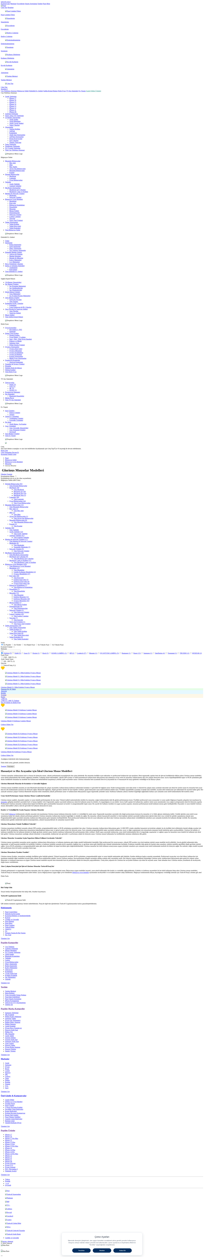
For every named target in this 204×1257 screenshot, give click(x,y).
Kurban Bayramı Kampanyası (15, 1113)
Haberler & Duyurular (12, 914)
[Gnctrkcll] (102, 1216)
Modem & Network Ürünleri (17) (16, 539)
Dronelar (8, 366)
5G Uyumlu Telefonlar (12, 148)
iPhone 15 (12, 102)
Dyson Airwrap (10, 1163)
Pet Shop (8, 422)
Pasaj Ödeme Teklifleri (12, 1117)
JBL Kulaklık (9, 1015)
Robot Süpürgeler (15, 245)
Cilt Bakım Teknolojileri (13, 282)
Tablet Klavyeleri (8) (16, 633)
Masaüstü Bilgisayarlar (12, 161)
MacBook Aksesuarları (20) (14, 553)
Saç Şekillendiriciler (16, 288)
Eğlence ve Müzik (15, 341)
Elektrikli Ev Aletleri (36, 91)
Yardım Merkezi (10, 991)
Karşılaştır (10, 766)
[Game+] (102, 1220)
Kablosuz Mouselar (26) (22, 599)
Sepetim (4, 89)
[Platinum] (102, 1198)
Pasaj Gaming (9, 925)
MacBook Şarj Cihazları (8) (18, 557)
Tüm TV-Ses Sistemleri (13, 400)
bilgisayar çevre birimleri (80, 872)
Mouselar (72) (14, 593)
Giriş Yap (4, 7)
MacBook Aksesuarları (13, 188)
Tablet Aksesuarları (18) (13, 626)
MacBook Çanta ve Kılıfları (18, 192)
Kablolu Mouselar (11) (21, 597)
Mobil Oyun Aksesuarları (17, 358)
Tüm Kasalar (18, 526)
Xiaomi (7, 1084)
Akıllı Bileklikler (15, 121)
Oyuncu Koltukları (15, 354)
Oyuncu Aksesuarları (12, 347)
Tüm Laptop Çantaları (21, 616)
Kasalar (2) (13, 524)
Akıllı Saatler (13, 119)
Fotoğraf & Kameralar (12, 360)
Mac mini (12, 163)
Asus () (27, 653)
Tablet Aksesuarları (11, 222)
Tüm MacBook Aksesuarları (18, 555)
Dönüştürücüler (14, 213)
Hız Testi (8, 935)
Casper (7, 1071)
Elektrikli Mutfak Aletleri (13, 252)
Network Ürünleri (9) (16, 549)
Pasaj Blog (46, 4)
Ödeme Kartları (10, 370)
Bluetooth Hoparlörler (16, 396)
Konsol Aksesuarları (16, 356)
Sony (7, 1088)
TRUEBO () (185, 653)
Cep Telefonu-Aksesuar (9, 91)
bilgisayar (12, 814)
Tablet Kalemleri (15, 228)
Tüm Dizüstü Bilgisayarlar (18, 486)
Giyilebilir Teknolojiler (12, 117)
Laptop (7, 960)
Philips (7, 1080)
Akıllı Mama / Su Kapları (17, 424)
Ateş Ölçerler (13, 311)
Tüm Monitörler (19, 570)
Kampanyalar (5, 4)
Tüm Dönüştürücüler (21, 608)
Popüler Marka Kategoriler (13, 1009)
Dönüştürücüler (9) (15, 606)
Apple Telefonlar (10, 96)
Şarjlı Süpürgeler (15, 246)
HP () (72, 653)
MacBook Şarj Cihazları (17, 190)
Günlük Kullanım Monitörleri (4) (25, 572)
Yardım (40, 4)
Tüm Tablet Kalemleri (21, 639)
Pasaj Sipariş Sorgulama (13, 999)
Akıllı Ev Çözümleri (12, 416)
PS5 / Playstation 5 (11, 1169)
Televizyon (9, 970)
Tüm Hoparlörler (19, 591)
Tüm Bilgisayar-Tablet (12, 230)
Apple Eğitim (9, 1100)
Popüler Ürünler (8, 1130)
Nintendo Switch (10, 1171)
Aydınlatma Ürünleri (16, 418)
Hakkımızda (6, 908)
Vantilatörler (13, 268)
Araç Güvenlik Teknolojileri (18, 428)
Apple (7, 1063)
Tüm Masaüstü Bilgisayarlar (18, 507)
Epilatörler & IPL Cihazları (14, 303)
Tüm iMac (17, 514)
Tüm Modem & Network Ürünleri (20, 541)
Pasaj (7, 458)
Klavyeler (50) (14, 576)
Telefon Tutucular (15, 142)
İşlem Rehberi (9, 993)
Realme (7, 1082)
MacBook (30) (14, 488)
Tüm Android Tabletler (21, 537)
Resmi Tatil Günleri (11, 1115)
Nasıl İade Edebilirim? (12, 997)
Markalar (13, 4)
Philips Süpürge (10, 1024)
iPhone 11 (12, 110)
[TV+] (102, 1205)
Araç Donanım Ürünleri (17, 430)
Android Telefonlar (11, 114)
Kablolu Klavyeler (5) (21, 580)
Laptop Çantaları (15, 216)
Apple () (17, 653)
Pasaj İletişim (9, 921)
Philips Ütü (9, 1032)
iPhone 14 (12, 104)
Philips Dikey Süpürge (12, 1022)
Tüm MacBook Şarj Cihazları (23, 558)
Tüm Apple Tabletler (21, 534)
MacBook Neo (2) (20, 495)
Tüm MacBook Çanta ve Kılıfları (25, 562)
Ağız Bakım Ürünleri (12, 298)
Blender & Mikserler (16, 258)
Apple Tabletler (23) (16, 532)
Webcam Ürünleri (15, 215)
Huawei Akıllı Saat (11, 1030)
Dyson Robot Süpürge (12, 1047)
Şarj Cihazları (13, 140)
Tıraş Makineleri (14, 294)
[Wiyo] (102, 1227)
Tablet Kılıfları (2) (15, 629)
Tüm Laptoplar (19, 499)
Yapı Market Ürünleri (12, 434)
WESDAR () (197, 653)
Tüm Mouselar (18, 595)
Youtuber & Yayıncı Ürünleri (14, 364)
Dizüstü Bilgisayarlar (12, 174)
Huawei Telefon (10, 1049)
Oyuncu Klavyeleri (15, 349)
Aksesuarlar (9, 127)
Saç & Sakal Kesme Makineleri (19, 296)
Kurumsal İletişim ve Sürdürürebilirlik (17, 916)
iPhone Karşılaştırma (12, 1001)
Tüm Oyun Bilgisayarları (22, 503)
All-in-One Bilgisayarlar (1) (18, 516)
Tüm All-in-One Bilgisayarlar (23, 518)
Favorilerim (21, 4)
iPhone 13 (12, 106)
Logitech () (82, 653)
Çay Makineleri (14, 262)
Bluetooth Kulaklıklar (12, 956)
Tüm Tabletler (14, 530)
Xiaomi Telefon (10, 1038)
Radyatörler (13, 269)
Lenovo (7, 1076)
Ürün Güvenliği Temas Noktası (15, 995)
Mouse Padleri (14, 211)
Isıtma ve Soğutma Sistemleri (15, 266)
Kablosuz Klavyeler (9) (21, 581)
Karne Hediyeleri (11, 1111)
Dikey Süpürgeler (15, 248)
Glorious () (7, 653)
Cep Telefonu (9, 947)
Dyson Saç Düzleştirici (13, 1020)
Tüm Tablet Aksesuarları (17, 627)
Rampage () (126, 653)
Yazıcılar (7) (13, 618)
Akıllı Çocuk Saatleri (16, 123)
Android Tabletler (15, 186)
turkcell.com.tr (6, 2)
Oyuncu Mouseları (15, 351)
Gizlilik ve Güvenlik (12, 919)
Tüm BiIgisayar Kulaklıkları (23, 587)
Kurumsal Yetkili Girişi (8, 454)
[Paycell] (102, 1212)
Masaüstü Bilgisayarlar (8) (18, 520)
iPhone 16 (12, 100)
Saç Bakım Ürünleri (11, 284)
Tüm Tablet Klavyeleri (21, 635)
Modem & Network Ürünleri (14, 193)
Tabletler (8, 182)
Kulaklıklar (13, 133)
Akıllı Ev (8, 929)
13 (139, 653)
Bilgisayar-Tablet (23, 91)
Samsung (8, 1065)
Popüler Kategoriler (9, 942)
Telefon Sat (9, 1004)
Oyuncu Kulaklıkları (16, 353)
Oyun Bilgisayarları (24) (17, 501)
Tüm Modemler (19, 545)
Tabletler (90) (9, 528)
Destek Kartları (14, 335)
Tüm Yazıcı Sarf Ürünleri (22, 624)
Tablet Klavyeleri (15, 226)
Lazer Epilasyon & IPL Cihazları (20, 307)
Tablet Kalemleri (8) (16, 637)
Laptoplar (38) (14, 497)
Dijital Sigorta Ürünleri (17, 345)
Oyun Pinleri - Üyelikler (17, 337)
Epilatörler (12, 305)
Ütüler (7, 241)
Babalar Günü (10, 1121)
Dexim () (36, 653)
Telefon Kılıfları (14, 129)
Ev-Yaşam (82, 91)
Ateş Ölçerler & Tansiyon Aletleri (16, 309)
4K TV (11, 388)
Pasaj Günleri (9, 1105)
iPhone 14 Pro (10, 1152)
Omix (7, 1078)
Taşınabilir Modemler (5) (22, 547)
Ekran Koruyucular (15, 139)
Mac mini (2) (13, 509)
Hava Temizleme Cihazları (14, 264)
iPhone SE (12, 112)
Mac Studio (13, 167)
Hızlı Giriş (4, 450)
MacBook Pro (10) (20, 493)
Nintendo (12, 331)
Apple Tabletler (14, 184)
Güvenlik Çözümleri (16, 420)
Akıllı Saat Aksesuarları (17, 135)
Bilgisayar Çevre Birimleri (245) (16, 564)
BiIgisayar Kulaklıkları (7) (18, 585)
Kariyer (7, 918)
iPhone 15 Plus (10, 1142)
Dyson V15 (9, 1165)
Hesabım (10, 7)
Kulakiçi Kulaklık (11, 975)
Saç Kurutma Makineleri (17, 286)
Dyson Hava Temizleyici (13, 1028)
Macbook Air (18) (20, 491)
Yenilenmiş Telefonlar (12, 146)
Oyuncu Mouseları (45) (21, 601)
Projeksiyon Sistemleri (12, 392)
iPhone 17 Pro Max (11, 1138)
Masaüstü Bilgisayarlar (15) (14, 505)
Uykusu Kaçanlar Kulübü (13, 1107)
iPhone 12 (12, 108)
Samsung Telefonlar (11, 1013)
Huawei (7, 1072)
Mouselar (12, 209)
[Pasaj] (3, 5)
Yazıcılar (12, 218)
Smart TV (12, 384)
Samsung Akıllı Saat (12, 1041)
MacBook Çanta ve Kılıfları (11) (20, 560)
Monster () (93, 653)
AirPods (12, 131)
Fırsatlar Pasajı (10, 1103)
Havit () (45, 653)
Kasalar (11, 172)
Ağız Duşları (13, 301)
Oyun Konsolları (10, 328)
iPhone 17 (12, 98)
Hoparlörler (13, 207)
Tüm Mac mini (19, 511)
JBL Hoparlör (9, 1034)
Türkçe (7, 1179)
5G (6, 931)
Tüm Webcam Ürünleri (21, 612)
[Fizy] (102, 1191)
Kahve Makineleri (15, 260)
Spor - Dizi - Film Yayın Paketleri (20, 339)
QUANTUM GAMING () (109, 653)
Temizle (3, 766)
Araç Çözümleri (10, 426)
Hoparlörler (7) (14, 589)
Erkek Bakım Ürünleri (12, 292)
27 (85, 653)
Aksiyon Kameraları (16, 362)
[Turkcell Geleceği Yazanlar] (102, 1231)
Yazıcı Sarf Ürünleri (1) (17, 622)
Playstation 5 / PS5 (15, 330)
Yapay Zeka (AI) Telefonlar (14, 116)
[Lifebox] (102, 1209)
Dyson (7, 1067)
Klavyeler (12, 203)
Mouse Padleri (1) (15, 603)
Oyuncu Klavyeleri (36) (22, 583)
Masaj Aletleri (9, 315)
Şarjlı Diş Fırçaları (15, 299)
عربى (7, 1183)
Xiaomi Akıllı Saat (11, 1039)
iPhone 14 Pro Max (11, 1154)
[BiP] (102, 1202)
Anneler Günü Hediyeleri (13, 1119)
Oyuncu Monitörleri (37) (22, 574)
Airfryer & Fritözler (16, 254)
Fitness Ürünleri (14, 413)
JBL (6, 1074)
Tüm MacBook (19, 489)
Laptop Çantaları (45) (16, 614)
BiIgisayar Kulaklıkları (17, 205)
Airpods (8, 979)
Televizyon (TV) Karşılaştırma (15, 1003)
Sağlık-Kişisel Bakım (50, 91)
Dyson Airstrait (10, 1167)
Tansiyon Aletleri (15, 313)
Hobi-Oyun (62, 91)
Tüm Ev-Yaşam (10, 436)
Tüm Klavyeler (19, 578)
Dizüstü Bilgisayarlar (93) (13, 484)
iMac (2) (12, 512)
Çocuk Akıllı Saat (11, 973)
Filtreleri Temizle (6, 474)
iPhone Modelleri (11, 950)
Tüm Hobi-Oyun (10, 372)
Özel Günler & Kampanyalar (13, 1096)
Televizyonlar (9, 383)
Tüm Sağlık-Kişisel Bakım (14, 317)
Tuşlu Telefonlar (10, 144)
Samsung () (148, 653)
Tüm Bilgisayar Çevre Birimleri (20, 566)
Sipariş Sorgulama (31, 4)
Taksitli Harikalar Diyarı (13, 1123)
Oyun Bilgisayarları (16, 180)
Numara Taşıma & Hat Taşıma (15, 933)
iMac (11, 165)
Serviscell (12, 432)
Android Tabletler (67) (16, 535)
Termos (11, 414)
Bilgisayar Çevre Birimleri (14, 199)
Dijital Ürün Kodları (12, 333)
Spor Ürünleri (9, 411)
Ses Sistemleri (9, 394)
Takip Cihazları (14, 125)
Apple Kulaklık (10, 1026)
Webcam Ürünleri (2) (16, 610)
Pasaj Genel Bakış (11, 912)
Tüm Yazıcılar (18, 620)
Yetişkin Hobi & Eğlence (13, 368)
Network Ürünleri (15, 197)
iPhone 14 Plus (10, 1150)
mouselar (4, 802)
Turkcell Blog (9, 927)
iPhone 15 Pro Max (11, 1146)
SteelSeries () (160, 653)
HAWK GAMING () (59, 653)
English (7, 1181)
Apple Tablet (9, 1036)
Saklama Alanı (14, 343)
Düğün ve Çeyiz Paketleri (13, 1102)
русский (8, 1185)
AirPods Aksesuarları (16, 137)
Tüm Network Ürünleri (21, 551)
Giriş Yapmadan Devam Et (10, 452)
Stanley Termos (10, 1051)
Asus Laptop (9, 1043)
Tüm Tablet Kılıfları (20, 631)
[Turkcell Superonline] (102, 1194)
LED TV (12, 386)
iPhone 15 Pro (10, 1144)
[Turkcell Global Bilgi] (102, 1223)
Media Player (9, 398)
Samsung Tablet (10, 1018)
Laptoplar (12, 178)
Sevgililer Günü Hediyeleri (14, 1109)
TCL (6, 1086)
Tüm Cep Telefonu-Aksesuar (15, 150)
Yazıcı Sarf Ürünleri (16, 220)
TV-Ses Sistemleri (72, 91)
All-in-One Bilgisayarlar (17, 169)
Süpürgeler (8, 243)
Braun (7, 1069)
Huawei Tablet (10, 1045)
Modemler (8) (14, 543)
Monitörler (12, 201)
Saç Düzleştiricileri (15, 290)
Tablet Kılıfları (14, 224)
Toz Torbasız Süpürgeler (17, 250)
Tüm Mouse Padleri (20, 604)
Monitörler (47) (14, 568)
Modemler (12, 195)
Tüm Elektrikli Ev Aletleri (14, 271)
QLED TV (13, 390)
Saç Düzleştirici (10, 977)
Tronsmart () (172, 653)
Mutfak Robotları (15, 256)
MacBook (12, 176)
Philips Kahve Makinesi (13, 1017)
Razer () (137, 653)
